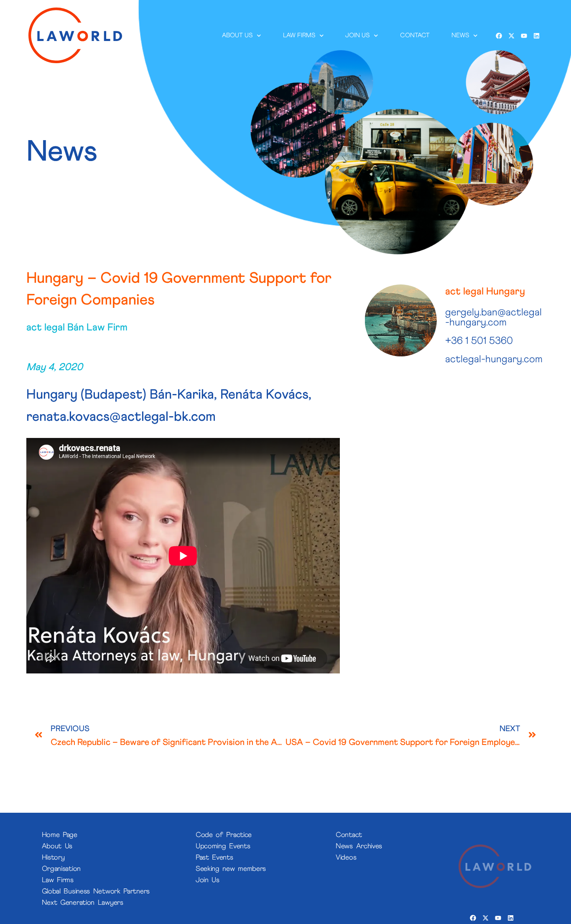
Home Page (59, 835)
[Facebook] (498, 35)
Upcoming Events (223, 846)
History (53, 857)
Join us (358, 35)
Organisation (61, 869)
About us (237, 35)
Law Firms (299, 35)
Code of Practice (224, 835)
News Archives (359, 846)
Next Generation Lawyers (82, 902)
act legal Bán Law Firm (76, 328)
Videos (346, 857)
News (460, 35)
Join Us (207, 880)
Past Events (214, 857)
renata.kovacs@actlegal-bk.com (121, 417)
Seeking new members (231, 869)
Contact (415, 35)
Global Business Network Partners (96, 891)
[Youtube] (523, 35)
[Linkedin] (536, 35)
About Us (57, 846)
